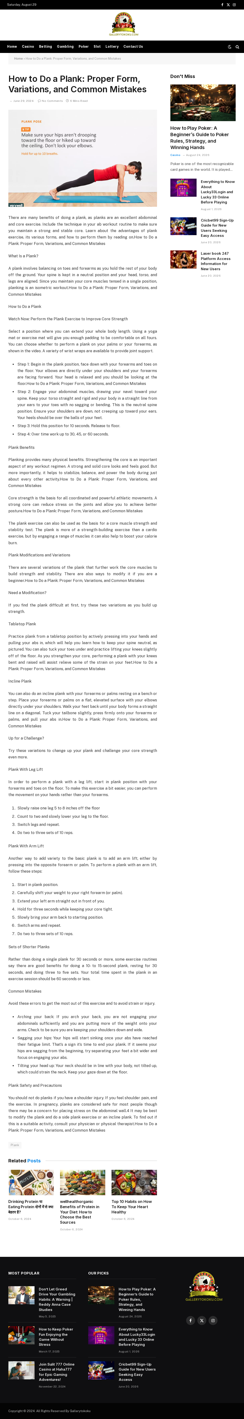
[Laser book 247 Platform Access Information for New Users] (183, 259)
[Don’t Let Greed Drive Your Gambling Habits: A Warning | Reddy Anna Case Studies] (21, 1295)
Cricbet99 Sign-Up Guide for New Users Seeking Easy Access (217, 228)
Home (12, 46)
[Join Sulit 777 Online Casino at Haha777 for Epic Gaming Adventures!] (21, 1370)
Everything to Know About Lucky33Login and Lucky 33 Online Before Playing (218, 191)
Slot (97, 46)
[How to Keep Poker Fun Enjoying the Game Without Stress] (21, 1335)
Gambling (65, 46)
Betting (45, 46)
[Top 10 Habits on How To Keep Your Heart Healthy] (134, 1182)
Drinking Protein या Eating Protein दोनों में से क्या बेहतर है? (30, 1206)
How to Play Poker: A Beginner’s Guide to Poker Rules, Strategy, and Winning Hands (199, 137)
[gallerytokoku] (122, 25)
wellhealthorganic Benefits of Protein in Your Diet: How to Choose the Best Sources (79, 1212)
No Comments (52, 101)
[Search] (237, 46)
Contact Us (133, 46)
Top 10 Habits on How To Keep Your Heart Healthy (132, 1206)
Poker (84, 46)
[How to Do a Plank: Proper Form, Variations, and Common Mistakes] (82, 158)
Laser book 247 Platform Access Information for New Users (216, 261)
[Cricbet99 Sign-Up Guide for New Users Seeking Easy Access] (183, 226)
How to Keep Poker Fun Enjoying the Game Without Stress (56, 1337)
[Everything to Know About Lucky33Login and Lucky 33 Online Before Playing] (183, 188)
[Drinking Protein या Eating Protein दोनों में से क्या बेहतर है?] (31, 1182)
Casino (28, 46)
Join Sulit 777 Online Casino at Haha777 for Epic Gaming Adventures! (56, 1372)
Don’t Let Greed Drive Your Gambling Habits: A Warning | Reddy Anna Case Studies (57, 1299)
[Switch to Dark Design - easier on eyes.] (230, 47)
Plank (15, 1145)
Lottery (112, 46)
